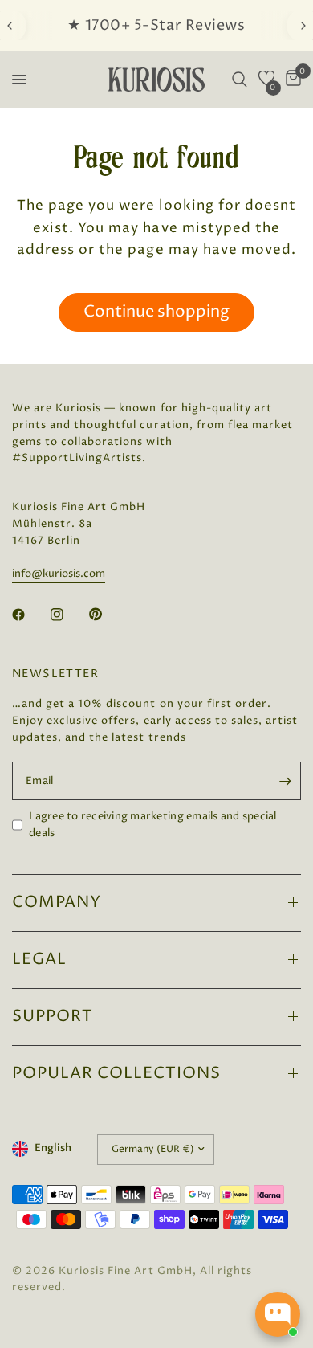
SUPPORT (52, 1016)
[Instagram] (68, 614)
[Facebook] (29, 614)
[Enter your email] (285, 781)
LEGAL (39, 959)
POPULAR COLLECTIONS (116, 1074)
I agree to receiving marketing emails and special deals (153, 824)
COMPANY (56, 902)
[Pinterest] (106, 614)
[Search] (239, 79)
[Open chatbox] (277, 1314)
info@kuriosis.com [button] (58, 574)
